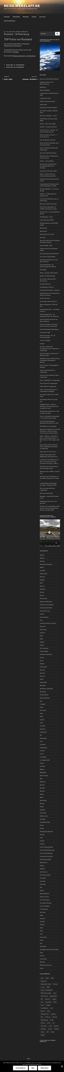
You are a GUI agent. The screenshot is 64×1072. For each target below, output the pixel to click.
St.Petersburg (19, 67)
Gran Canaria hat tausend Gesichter (49, 253)
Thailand (42, 924)
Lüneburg (42, 766)
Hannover (42, 673)
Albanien (42, 558)
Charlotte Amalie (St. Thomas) (48, 623)
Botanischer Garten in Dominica (48, 204)
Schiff (51, 1020)
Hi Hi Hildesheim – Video (46, 217)
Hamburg (42, 670)
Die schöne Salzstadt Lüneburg (48, 153)
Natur (48, 1011)
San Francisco (43, 872)
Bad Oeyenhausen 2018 (46, 493)
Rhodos (42, 865)
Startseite (7, 16)
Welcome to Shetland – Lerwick (48, 115)
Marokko (42, 785)
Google (16, 52)
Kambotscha (43, 732)
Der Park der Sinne (45, 298)
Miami (41, 797)
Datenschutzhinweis (9, 21)
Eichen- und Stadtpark (47, 990)
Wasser (43, 1035)
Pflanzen (48, 1017)
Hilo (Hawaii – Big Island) (46, 688)
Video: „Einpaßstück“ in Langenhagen (50, 380)
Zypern (42, 968)
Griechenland (43, 667)
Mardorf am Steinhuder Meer (47, 276)
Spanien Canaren (44, 896)
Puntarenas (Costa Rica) (46, 856)
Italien (41, 716)
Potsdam (42, 343)
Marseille (42, 788)
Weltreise (42, 962)
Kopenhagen (43, 738)
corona (42, 987)
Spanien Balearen (44, 893)
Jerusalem (42, 726)
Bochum (42, 586)
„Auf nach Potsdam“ (45, 340)
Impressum (42, 16)
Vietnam (42, 955)
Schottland (43, 878)
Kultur (55, 1002)
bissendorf (43, 981)
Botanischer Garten (46, 984)
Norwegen (42, 819)
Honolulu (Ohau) (44, 694)
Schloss (43, 1023)
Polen (41, 837)
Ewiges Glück (43, 104)
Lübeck (42, 763)
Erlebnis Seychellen (46, 993)
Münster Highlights (45, 90)
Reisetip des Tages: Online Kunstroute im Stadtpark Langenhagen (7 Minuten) (50, 360)
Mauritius (42, 791)
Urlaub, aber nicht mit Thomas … (48, 451)
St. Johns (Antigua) (45, 906)
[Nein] (62, 1066)
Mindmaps (26, 16)
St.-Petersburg (19, 65)
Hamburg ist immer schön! (47, 234)
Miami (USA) (43, 800)
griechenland (53, 996)
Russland (9, 65)
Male (41, 778)
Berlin (41, 583)
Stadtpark (43, 1029)
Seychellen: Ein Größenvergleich (48, 107)
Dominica (42, 632)
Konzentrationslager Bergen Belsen (49, 329)
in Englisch (43, 704)
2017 (42, 978)
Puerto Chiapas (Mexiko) (46, 847)
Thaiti (41, 928)
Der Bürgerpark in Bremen (47, 287)
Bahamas (42, 576)
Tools (41, 934)
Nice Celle (42, 237)
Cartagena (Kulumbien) (46, 607)
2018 (47, 978)
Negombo (42, 809)
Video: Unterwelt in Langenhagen (48, 383)
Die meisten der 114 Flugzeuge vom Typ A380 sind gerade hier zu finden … (49, 478)
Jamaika (42, 719)
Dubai (41, 635)
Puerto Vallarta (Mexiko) (46, 853)
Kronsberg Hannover (45, 284)
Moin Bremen (43, 231)
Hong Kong (43, 691)
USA (41, 943)
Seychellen (43, 884)
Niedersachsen (44, 816)
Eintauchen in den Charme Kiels (48, 171)
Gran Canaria (44, 996)
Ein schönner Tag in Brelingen (48, 256)
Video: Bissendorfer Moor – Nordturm (50, 290)
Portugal (42, 841)
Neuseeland (43, 813)
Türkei (41, 940)
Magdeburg (43, 87)
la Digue (48, 1005)
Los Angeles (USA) (45, 760)
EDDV (48, 987)
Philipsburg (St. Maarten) (46, 831)
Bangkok (42, 580)
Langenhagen (43, 747)
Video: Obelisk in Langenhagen (48, 386)
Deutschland (43, 629)
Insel (42, 1002)
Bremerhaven (43, 598)
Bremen (42, 592)
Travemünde (43, 937)
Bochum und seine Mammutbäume (49, 79)
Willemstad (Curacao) (45, 965)
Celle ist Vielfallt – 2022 (46, 245)
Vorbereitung (43, 959)
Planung (42, 834)
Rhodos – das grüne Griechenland (49, 273)
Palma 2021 (43, 269)
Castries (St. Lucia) (45, 611)
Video (41, 952)
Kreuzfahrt (43, 744)
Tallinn (41, 915)
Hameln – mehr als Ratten (47, 161)
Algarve (42, 567)
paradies (53, 1014)
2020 (52, 978)
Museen (43, 1011)
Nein (33, 1068)
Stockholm (43, 912)
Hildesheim (43, 685)
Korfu (41, 741)
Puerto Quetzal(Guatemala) (47, 850)
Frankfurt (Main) (44, 651)
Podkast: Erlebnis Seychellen (47, 101)
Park (42, 1017)
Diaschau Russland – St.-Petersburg (24, 56)
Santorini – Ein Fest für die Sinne (48, 127)
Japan (41, 722)
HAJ (42, 999)
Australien (42, 570)
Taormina (42, 918)
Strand (50, 1029)
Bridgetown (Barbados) (46, 601)
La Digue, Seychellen (45, 98)
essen (54, 993)
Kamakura (43, 729)
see (53, 1023)
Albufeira (42, 561)
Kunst (42, 1005)
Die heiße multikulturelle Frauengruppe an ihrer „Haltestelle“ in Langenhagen (50, 348)
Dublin (41, 639)
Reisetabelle (16, 16)
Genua (41, 660)
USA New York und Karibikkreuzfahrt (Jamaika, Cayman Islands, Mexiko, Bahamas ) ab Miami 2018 (50, 508)
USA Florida (43, 946)
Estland (42, 645)
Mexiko (42, 794)
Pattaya (42, 828)
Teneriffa (42, 921)
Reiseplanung (44, 1020)
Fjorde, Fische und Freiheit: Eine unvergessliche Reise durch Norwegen (48, 166)
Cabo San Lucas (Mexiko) (46, 604)
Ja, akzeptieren (20, 1068)
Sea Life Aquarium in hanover (48, 140)
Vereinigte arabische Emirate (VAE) (49, 949)
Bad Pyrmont (43, 228)
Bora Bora (42, 589)
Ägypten (42, 555)
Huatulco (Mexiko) (45, 698)
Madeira (42, 769)
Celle (41, 620)
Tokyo (41, 931)
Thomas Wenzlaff (22, 31)
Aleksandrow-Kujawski (46, 564)
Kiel (41, 735)
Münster (42, 803)
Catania (42, 614)
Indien (41, 707)
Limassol (42, 750)
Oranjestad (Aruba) (45, 822)
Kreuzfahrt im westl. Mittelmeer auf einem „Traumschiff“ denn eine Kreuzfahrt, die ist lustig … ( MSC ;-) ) (49, 461)
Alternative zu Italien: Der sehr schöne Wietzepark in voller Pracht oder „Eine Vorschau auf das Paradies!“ (50, 431)
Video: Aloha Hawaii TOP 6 (47, 220)
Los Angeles (43, 757)
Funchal (42, 657)
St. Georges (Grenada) (46, 903)
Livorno (42, 754)
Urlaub (42, 1032)
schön (48, 1023)
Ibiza (41, 701)
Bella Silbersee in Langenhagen (48, 426)
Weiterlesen (44, 1068)
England (42, 642)
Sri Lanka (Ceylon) (44, 900)
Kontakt (34, 16)
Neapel (42, 806)
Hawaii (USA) (43, 682)
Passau (42, 825)
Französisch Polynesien (46, 654)
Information (43, 710)
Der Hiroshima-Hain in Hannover (48, 301)
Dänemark (43, 626)
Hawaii (41, 679)
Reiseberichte (43, 862)
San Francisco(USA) (45, 875)
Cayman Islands (44, 617)
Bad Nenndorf (43, 573)
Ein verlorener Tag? (45, 332)
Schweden (43, 881)
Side (41, 887)
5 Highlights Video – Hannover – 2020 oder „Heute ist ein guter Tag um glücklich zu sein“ (49, 406)
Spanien (42, 890)
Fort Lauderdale (44, 648)
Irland (41, 713)
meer (51, 1008)
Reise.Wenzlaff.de (22, 6)
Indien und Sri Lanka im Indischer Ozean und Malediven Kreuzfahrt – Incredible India (49, 446)
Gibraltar (42, 663)
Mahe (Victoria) (44, 775)
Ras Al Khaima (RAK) (45, 859)
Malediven (42, 781)
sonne (50, 1026)
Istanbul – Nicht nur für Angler (48, 123)
